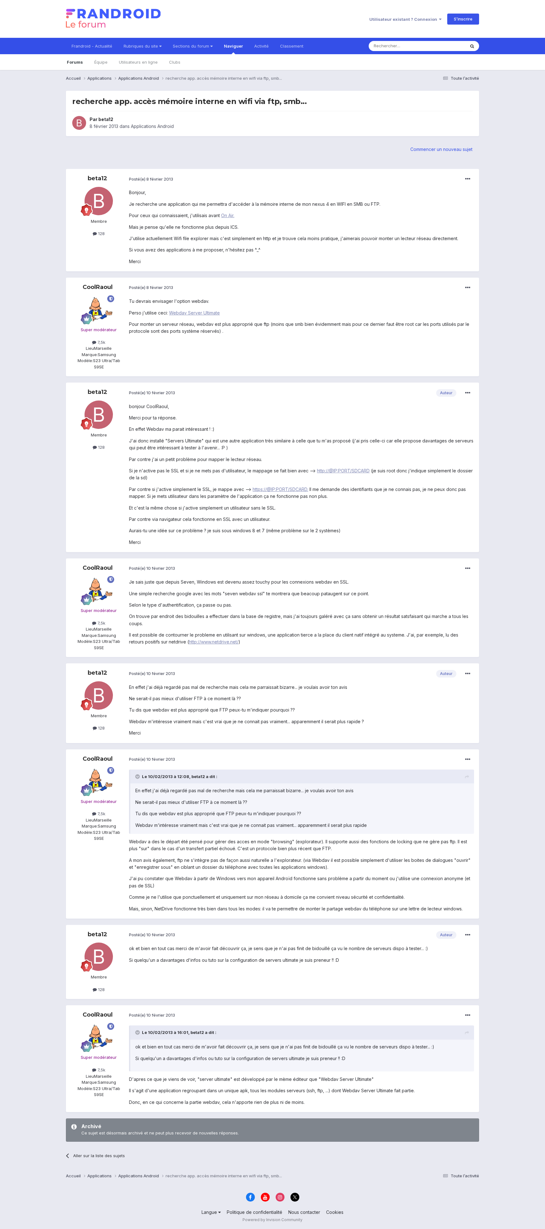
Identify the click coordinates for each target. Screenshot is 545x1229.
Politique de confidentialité (254, 1212)
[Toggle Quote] (138, 776)
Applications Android (152, 126)
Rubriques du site (141, 46)
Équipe (101, 62)
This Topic (447, 45)
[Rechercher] (472, 46)
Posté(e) (151, 179)
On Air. (227, 215)
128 (101, 233)
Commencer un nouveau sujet (441, 149)
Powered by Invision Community (272, 1219)
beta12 (105, 119)
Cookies (334, 1212)
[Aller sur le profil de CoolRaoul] (99, 309)
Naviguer (233, 46)
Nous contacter (304, 1212)
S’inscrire (463, 18)
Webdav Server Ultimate (194, 312)
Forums (75, 62)
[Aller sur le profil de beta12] (79, 123)
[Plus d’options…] (467, 179)
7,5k (100, 342)
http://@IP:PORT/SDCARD (343, 470)
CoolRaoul (98, 287)
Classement (291, 46)
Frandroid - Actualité (92, 46)
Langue (210, 1212)
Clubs (174, 62)
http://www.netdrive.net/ (213, 641)
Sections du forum (191, 46)
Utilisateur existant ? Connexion (404, 19)
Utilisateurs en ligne (138, 62)
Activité (261, 46)
